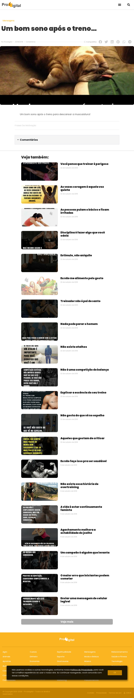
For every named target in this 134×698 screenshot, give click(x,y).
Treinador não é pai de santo (80, 301)
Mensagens (8, 20)
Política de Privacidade (81, 669)
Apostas (7, 661)
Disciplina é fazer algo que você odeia (82, 234)
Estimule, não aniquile (76, 255)
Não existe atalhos (73, 347)
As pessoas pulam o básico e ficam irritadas (84, 211)
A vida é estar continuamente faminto (81, 508)
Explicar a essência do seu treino (83, 392)
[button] (119, 4)
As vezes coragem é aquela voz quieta (82, 188)
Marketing (62, 680)
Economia (34, 661)
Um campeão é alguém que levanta (85, 552)
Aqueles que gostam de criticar (82, 438)
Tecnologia (116, 661)
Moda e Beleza (91, 656)
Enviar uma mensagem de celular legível (83, 599)
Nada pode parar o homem (79, 324)
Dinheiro (34, 656)
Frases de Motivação (25, 125)
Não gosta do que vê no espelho (82, 415)
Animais (6, 656)
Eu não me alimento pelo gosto (81, 278)
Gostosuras (62, 661)
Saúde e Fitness (119, 656)
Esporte (61, 656)
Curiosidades (9, 680)
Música (87, 661)
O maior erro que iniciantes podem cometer (84, 577)
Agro (5, 651)
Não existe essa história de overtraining (79, 485)
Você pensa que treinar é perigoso (84, 164)
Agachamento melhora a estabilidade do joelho (78, 531)
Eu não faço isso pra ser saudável (83, 461)
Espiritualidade (64, 651)
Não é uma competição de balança (84, 370)
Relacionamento (119, 651)
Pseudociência (91, 680)
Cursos (33, 651)
